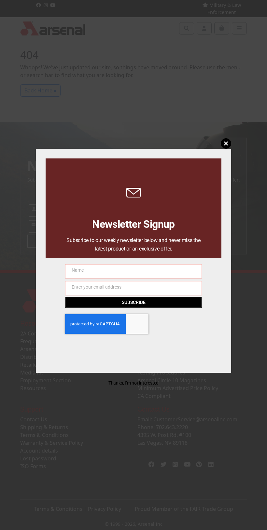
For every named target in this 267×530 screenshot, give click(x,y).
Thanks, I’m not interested (133, 383)
